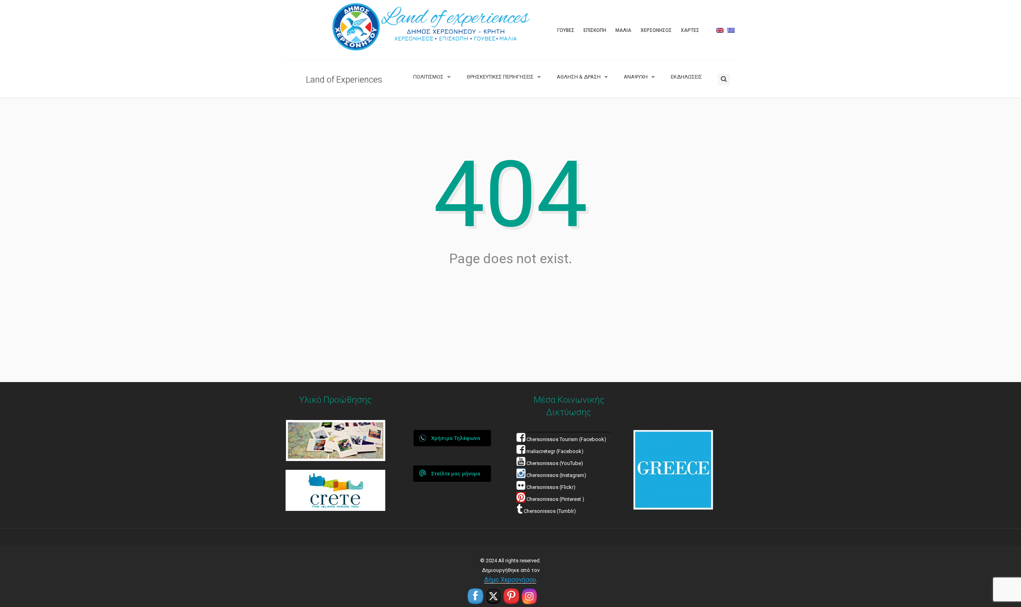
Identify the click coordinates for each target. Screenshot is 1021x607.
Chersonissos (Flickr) (551, 487)
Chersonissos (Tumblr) (549, 511)
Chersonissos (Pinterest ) (555, 499)
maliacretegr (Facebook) (554, 451)
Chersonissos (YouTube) (554, 463)
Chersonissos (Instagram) (555, 475)
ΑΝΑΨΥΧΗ (636, 77)
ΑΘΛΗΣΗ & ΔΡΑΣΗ (579, 77)
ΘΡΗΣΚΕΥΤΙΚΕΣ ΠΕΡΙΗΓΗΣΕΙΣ (500, 77)
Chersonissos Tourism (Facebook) (566, 439)
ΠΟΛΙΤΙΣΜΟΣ (428, 77)
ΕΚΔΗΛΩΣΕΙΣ (686, 77)
